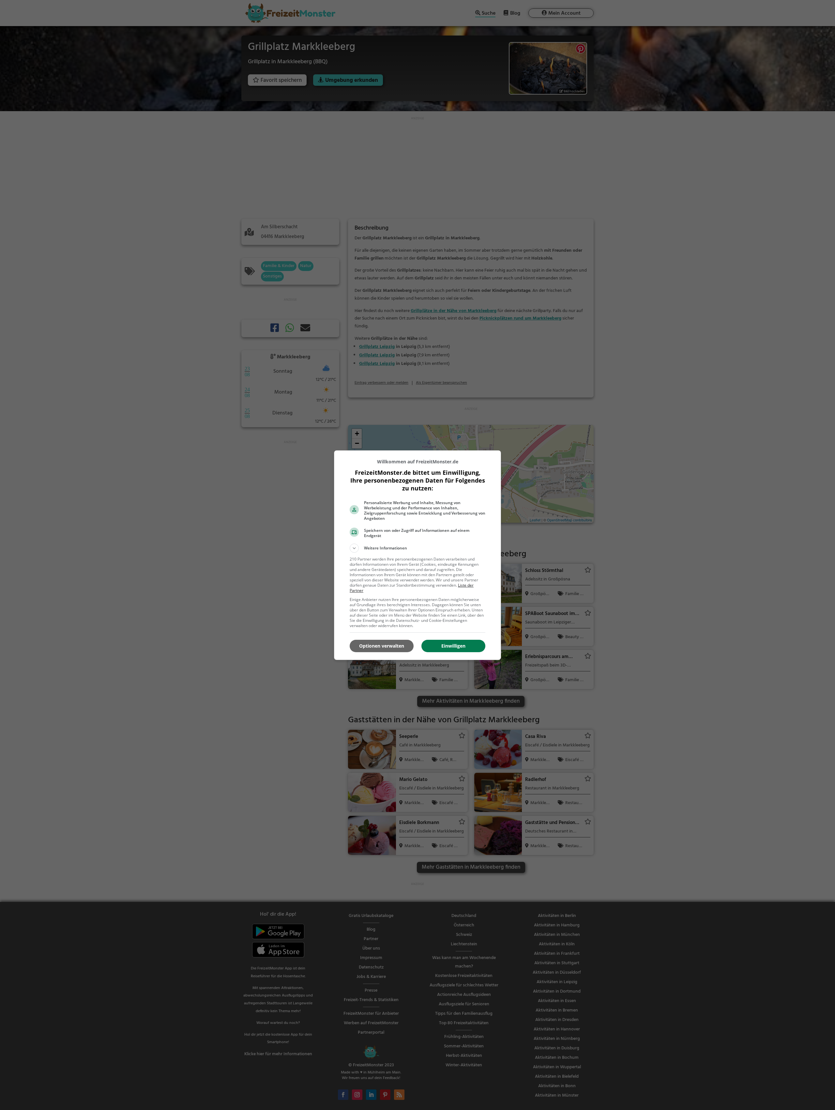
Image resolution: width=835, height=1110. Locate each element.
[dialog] (417, 555)
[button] (417, 548)
